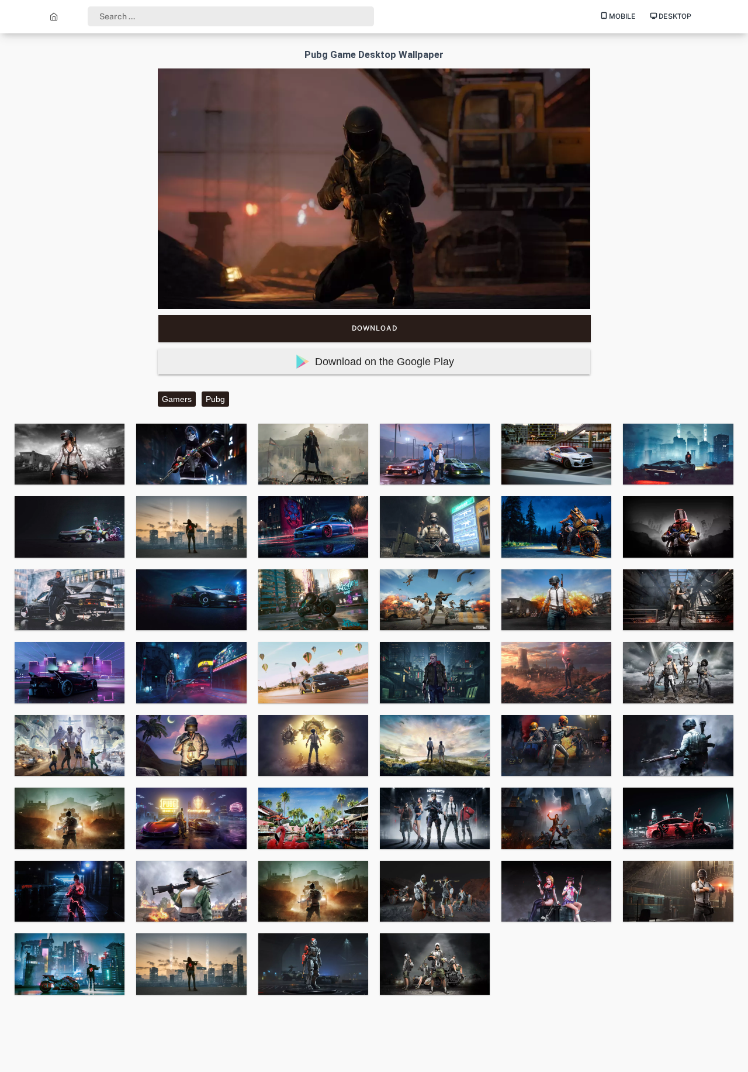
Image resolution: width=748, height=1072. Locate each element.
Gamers (177, 399)
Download (374, 328)
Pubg (215, 399)
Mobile (621, 16)
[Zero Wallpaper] (54, 16)
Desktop (674, 16)
